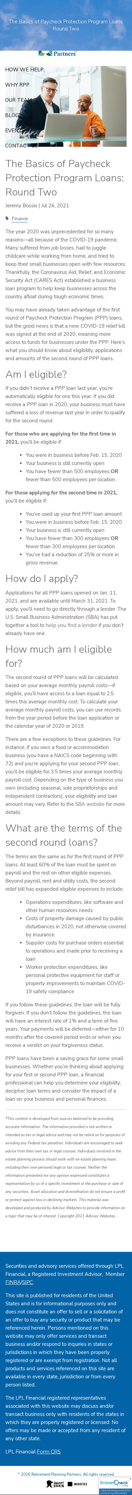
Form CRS (49, 1452)
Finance (20, 218)
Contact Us (21, 145)
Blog (12, 115)
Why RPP (17, 84)
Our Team (18, 100)
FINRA (13, 1282)
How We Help (24, 69)
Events (15, 130)
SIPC (27, 1282)
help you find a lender (71, 625)
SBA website (90, 804)
